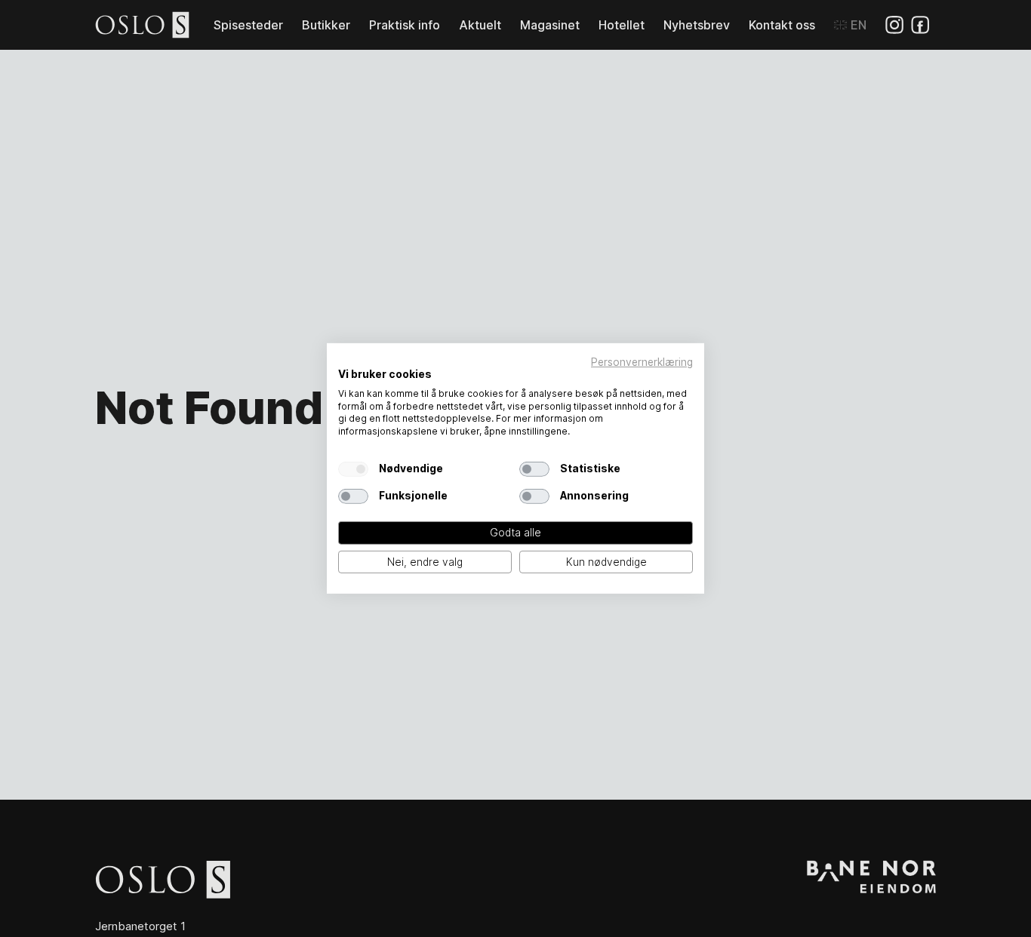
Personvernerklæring (642, 362)
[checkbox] (353, 469)
